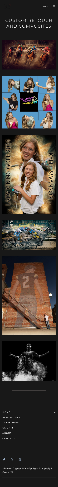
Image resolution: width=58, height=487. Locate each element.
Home (6, 412)
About (7, 433)
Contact (8, 438)
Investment (11, 422)
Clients (8, 428)
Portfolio (10, 417)
